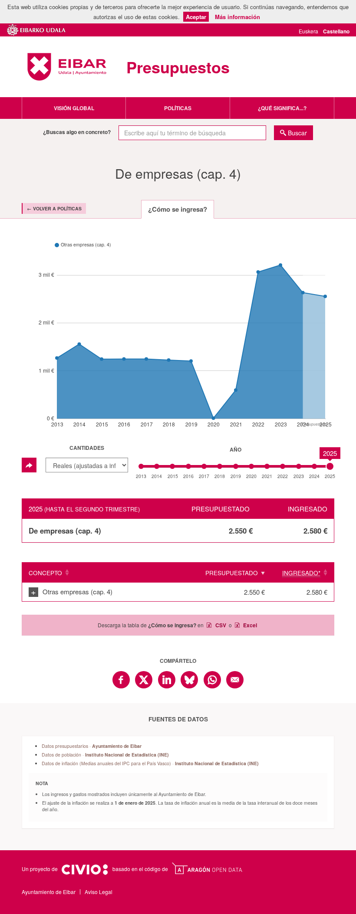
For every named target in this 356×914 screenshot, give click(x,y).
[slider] (330, 466)
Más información (237, 17)
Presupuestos (178, 67)
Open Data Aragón (206, 868)
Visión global (74, 108)
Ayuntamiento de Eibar (67, 66)
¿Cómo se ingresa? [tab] (177, 209)
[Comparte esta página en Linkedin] (166, 679)
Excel (249, 625)
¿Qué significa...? (282, 108)
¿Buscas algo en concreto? (77, 132)
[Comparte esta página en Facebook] (121, 679)
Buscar (297, 132)
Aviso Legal (98, 891)
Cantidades (86, 448)
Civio (84, 869)
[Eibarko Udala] (36, 28)
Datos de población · (105, 754)
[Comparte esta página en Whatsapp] (212, 679)
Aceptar (196, 17)
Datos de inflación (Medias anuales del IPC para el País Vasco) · (150, 763)
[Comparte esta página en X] (143, 679)
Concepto (45, 573)
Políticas (177, 108)
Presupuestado (231, 573)
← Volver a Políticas (54, 208)
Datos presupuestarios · (92, 746)
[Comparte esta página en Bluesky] (189, 679)
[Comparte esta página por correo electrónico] (235, 679)
